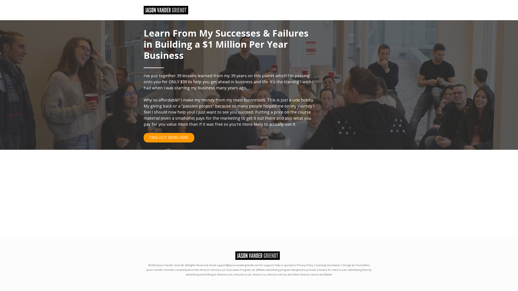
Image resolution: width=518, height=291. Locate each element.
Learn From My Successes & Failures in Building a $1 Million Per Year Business (226, 44)
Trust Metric (363, 265)
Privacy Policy (305, 265)
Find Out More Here (169, 137)
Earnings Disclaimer (328, 265)
